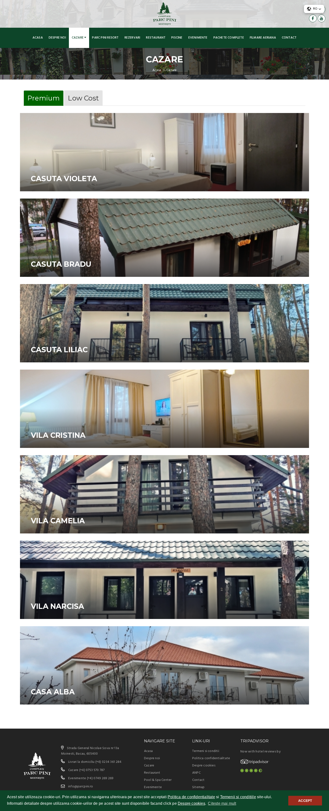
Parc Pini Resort (105, 37)
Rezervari (132, 37)
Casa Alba (53, 691)
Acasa (38, 37)
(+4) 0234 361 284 (108, 762)
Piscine (176, 37)
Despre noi (57, 37)
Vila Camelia (58, 520)
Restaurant (155, 37)
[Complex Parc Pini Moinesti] (164, 14)
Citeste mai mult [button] (222, 803)
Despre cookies (191, 803)
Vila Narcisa (57, 606)
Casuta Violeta (64, 178)
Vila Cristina (58, 435)
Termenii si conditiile (238, 797)
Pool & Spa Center (157, 780)
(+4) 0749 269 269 (100, 778)
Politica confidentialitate (211, 758)
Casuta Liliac (59, 349)
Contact (289, 37)
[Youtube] (321, 18)
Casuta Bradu (61, 264)
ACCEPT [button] (305, 801)
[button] (314, 9)
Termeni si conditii (205, 751)
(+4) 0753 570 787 (92, 770)
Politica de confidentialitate (191, 797)
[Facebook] (313, 18)
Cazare (78, 37)
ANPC (196, 773)
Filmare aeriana (263, 37)
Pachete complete (228, 37)
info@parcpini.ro (80, 786)
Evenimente (198, 37)
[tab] (44, 98)
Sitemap (198, 787)
